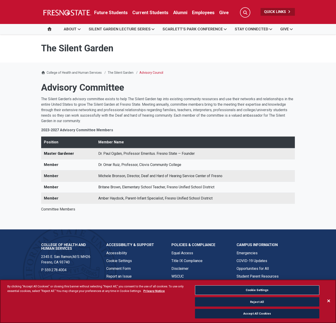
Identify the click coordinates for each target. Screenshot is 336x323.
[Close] (329, 301)
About (70, 29)
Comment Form (118, 268)
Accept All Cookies (257, 313)
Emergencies (247, 253)
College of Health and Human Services (74, 72)
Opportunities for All (253, 268)
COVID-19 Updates (252, 261)
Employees (203, 12)
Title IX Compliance (187, 261)
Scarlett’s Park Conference (193, 29)
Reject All (257, 302)
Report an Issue (119, 276)
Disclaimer (180, 268)
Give (224, 12)
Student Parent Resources (258, 276)
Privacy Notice (154, 291)
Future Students (111, 12)
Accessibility (116, 253)
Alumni (180, 12)
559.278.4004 (56, 270)
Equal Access (182, 253)
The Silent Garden (120, 72)
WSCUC (177, 276)
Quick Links (275, 12)
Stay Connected (251, 29)
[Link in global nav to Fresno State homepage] (67, 12)
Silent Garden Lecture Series (120, 29)
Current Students (150, 12)
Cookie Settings (119, 261)
